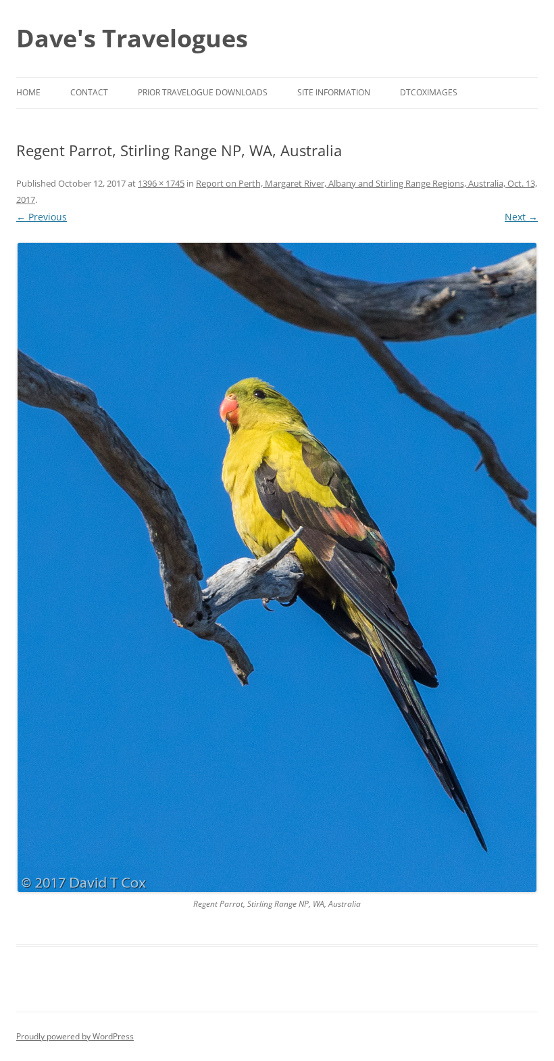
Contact (89, 92)
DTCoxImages (428, 92)
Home (28, 92)
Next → (521, 216)
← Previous (41, 216)
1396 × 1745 (161, 183)
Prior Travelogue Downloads (203, 92)
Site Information (333, 92)
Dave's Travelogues (132, 38)
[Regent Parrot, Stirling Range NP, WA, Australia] (277, 567)
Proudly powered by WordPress (75, 1036)
